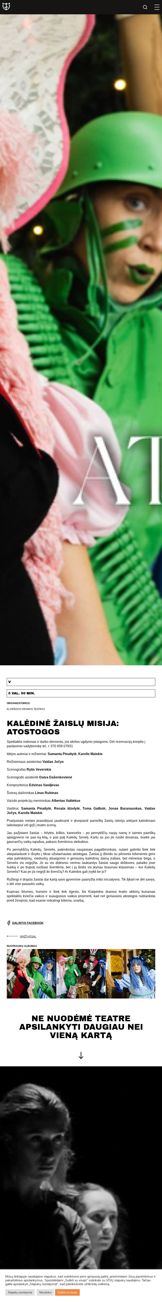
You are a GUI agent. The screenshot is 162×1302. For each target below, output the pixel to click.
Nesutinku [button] (45, 1292)
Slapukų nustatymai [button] (20, 1292)
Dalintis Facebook (27, 923)
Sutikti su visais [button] (67, 1292)
